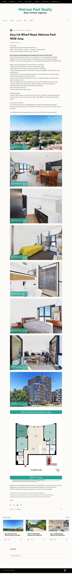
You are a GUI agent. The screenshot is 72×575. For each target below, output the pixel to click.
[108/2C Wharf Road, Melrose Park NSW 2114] (36, 525)
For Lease (18, 20)
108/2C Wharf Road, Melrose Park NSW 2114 (35, 534)
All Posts (5, 20)
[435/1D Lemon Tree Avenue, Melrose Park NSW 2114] (13, 525)
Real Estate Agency (35, 12)
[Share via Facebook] (10, 505)
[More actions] (61, 30)
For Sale (12, 20)
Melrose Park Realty (35, 9)
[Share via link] (21, 505)
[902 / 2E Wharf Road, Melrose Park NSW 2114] (59, 525)
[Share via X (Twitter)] (14, 505)
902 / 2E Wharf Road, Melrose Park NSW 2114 (57, 534)
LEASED (31, 20)
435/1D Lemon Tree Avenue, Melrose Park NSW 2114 (13, 534)
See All (67, 517)
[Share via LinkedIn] (17, 505)
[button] (67, 20)
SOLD (25, 20)
